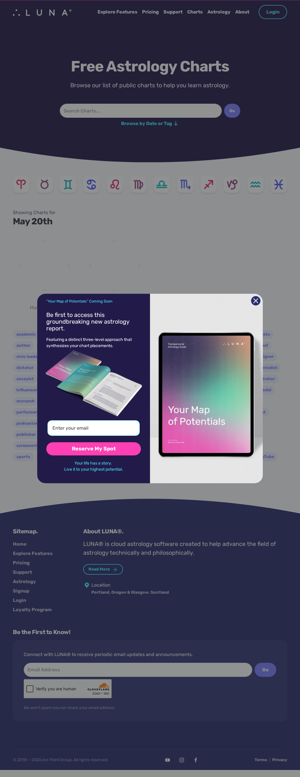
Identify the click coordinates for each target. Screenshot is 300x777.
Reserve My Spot (94, 448)
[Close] (256, 301)
